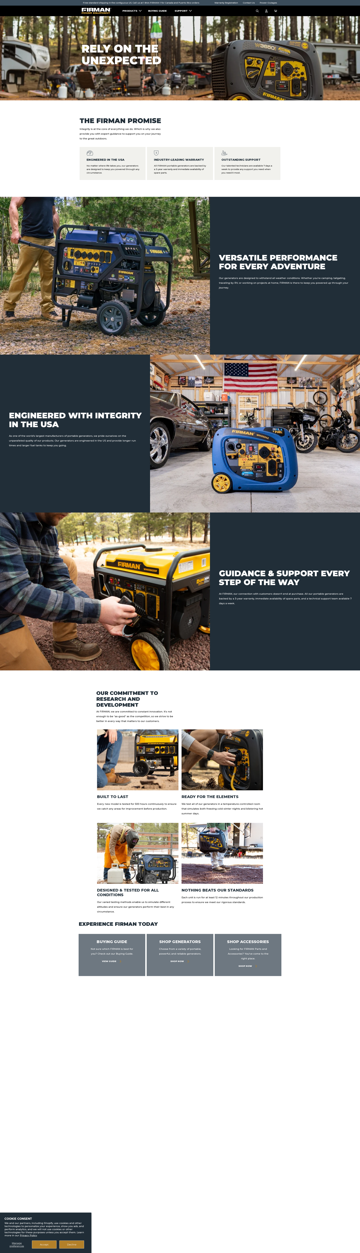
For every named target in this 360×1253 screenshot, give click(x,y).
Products (129, 10)
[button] (257, 11)
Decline (71, 1244)
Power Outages (268, 2)
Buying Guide (157, 10)
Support (181, 10)
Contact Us (249, 2)
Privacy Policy (28, 1235)
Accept (44, 1244)
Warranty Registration (226, 2)
